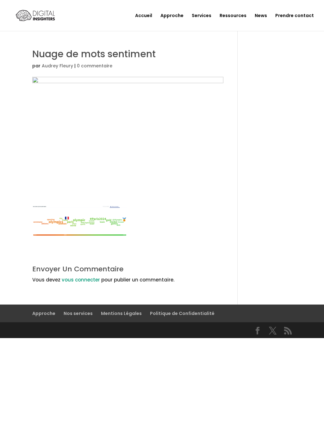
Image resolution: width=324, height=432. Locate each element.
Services (201, 16)
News (261, 16)
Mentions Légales (121, 313)
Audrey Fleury (57, 66)
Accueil (143, 16)
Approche (172, 16)
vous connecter (81, 279)
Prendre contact (294, 16)
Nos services (78, 313)
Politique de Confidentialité (182, 313)
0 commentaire (94, 66)
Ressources (233, 16)
